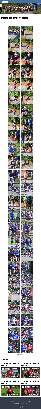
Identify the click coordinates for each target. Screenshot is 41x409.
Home (19, 10)
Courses (3, 22)
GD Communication (23, 403)
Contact (38, 1)
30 (23, 354)
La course (30, 1)
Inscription (21, 1)
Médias (34, 1)
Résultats (25, 1)
